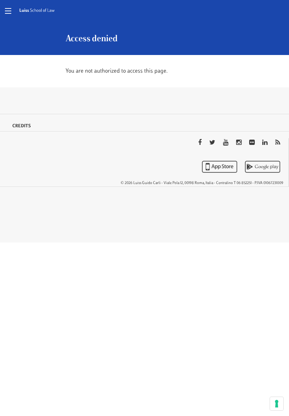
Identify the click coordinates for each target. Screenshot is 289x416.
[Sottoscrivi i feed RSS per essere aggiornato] (277, 143)
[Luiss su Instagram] (239, 143)
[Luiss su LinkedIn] (265, 143)
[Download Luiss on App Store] (220, 167)
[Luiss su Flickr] (252, 143)
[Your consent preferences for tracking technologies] (276, 403)
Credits (21, 126)
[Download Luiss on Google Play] (262, 167)
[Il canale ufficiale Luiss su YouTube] (226, 143)
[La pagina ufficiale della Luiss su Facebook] (200, 143)
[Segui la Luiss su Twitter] (213, 143)
